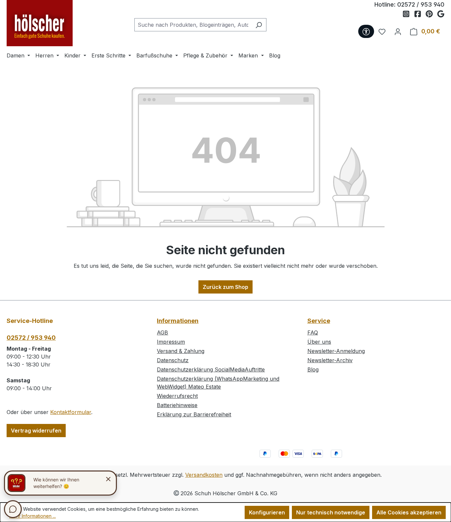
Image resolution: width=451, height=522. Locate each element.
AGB (162, 332)
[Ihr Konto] (398, 31)
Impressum (171, 341)
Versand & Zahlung (180, 351)
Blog (313, 369)
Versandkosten (204, 474)
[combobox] (192, 24)
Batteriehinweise (177, 405)
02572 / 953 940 (420, 4)
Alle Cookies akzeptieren (408, 512)
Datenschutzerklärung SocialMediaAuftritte (211, 369)
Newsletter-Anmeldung (336, 351)
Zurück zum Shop (225, 287)
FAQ (312, 332)
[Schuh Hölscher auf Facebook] (420, 14)
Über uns (319, 341)
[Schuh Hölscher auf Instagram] (408, 14)
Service (318, 320)
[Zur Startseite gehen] (40, 23)
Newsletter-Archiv (330, 360)
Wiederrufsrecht (177, 396)
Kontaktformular (70, 412)
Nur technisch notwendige (330, 512)
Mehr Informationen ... (32, 516)
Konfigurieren (267, 512)
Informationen (177, 320)
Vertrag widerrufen (36, 430)
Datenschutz (173, 360)
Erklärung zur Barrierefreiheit (194, 414)
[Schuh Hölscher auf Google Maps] (440, 14)
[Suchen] (258, 24)
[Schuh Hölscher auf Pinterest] (431, 14)
